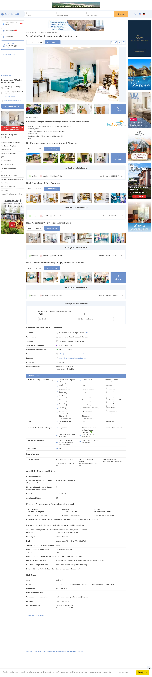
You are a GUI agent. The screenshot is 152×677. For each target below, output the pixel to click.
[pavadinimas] (112, 42)
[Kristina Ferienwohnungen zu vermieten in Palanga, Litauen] (139, 216)
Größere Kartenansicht (9, 54)
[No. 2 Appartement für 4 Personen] (33, 198)
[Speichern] (123, 42)
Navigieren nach (7, 75)
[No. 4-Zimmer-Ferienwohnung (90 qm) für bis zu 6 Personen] (33, 277)
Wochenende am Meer (14, 24)
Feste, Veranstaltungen (9, 176)
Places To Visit (6, 161)
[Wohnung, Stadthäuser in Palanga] (12, 121)
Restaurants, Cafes (7, 164)
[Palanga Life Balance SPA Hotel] (139, 38)
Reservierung (52, 42)
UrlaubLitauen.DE (31, 32)
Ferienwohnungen (52, 32)
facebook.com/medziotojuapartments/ (72, 358)
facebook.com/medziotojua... (13, 101)
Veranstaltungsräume (8, 168)
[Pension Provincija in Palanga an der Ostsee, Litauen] (139, 145)
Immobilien (4, 183)
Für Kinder (4, 190)
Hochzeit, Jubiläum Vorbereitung (12, 179)
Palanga (41, 32)
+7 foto (118, 160)
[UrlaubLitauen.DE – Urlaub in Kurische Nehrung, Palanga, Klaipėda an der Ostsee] (10, 14)
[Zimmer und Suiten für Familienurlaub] (139, 181)
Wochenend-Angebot (8, 146)
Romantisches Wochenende (10, 142)
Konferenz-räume (7, 172)
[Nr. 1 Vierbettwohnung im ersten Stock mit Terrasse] (33, 158)
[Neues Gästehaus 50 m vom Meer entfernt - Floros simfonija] (76, 25)
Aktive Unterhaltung (8, 187)
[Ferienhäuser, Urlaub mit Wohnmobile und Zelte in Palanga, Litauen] (12, 216)
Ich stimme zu (142, 673)
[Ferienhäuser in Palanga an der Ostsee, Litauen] (139, 74)
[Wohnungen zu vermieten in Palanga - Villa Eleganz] (139, 110)
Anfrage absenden (12, 106)
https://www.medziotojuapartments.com (73, 354)
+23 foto (118, 111)
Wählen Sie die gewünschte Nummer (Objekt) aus (54, 312)
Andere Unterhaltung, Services (11, 194)
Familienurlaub (6, 150)
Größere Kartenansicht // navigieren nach (54, 651)
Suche (121, 14)
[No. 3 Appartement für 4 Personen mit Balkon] (33, 238)
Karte (86, 333)
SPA (2, 157)
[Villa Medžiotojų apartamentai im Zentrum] (76, 74)
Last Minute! (11, 30)
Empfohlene (10, 37)
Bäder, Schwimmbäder (8, 153)
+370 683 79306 (9, 97)
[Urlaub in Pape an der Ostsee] (76, 5)
